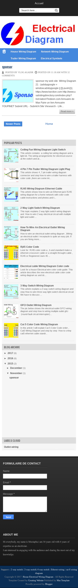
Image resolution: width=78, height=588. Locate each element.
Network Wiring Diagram (55, 51)
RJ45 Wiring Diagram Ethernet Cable (41, 188)
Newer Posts (13, 124)
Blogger (49, 584)
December (16, 368)
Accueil (39, 3)
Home (49, 123)
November (16, 373)
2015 (10, 363)
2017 (10, 353)
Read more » (67, 111)
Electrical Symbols (51, 58)
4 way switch (43, 569)
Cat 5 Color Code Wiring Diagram (39, 324)
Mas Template (63, 580)
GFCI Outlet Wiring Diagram (36, 305)
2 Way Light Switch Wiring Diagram (40, 208)
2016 (10, 358)
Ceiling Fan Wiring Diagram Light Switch (43, 149)
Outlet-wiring (11, 447)
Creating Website (36, 580)
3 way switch (30, 569)
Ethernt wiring (57, 569)
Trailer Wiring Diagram (23, 58)
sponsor (7, 67)
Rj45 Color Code (29, 246)
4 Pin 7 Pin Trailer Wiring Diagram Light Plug (45, 169)
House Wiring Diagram (23, 51)
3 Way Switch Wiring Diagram (37, 285)
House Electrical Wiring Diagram (38, 577)
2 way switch (17, 569)
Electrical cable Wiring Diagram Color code (44, 266)
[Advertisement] (34, 410)
